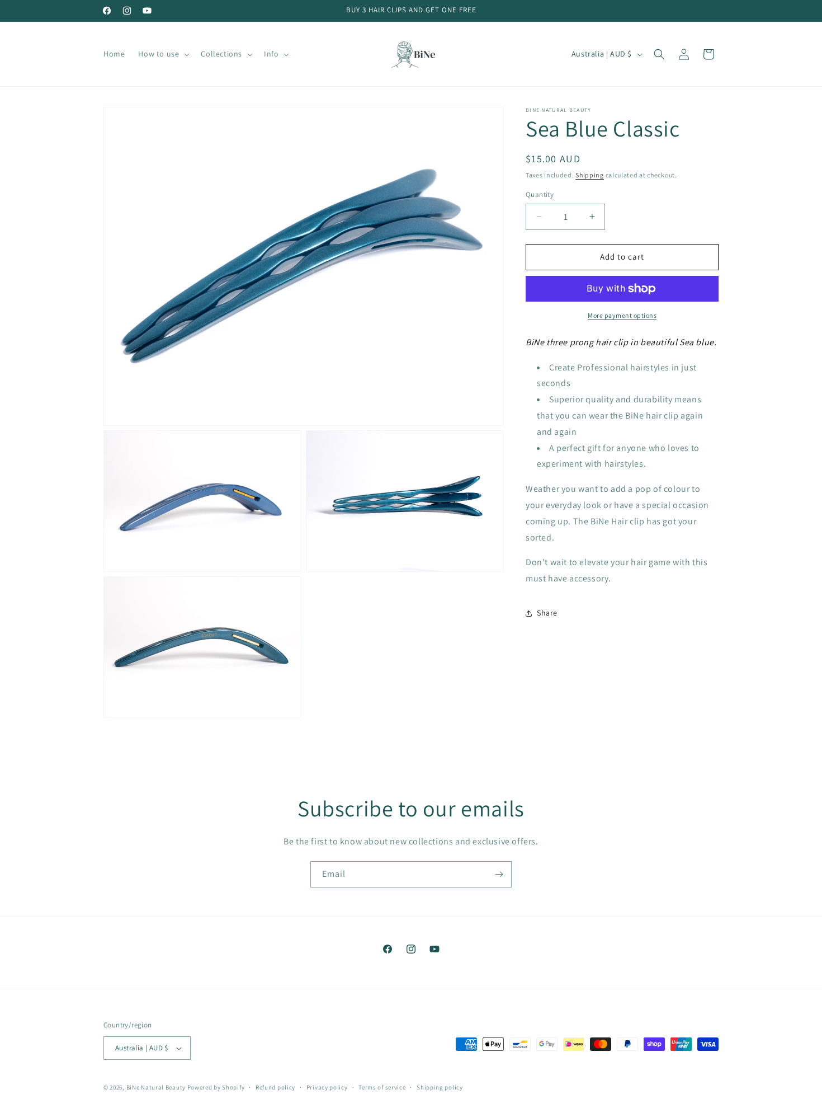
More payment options (622, 315)
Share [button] (547, 613)
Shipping (589, 175)
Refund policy (275, 1087)
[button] (162, 53)
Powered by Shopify (216, 1087)
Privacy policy (327, 1087)
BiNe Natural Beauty (156, 1087)
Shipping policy (440, 1087)
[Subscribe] (498, 874)
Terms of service (381, 1087)
